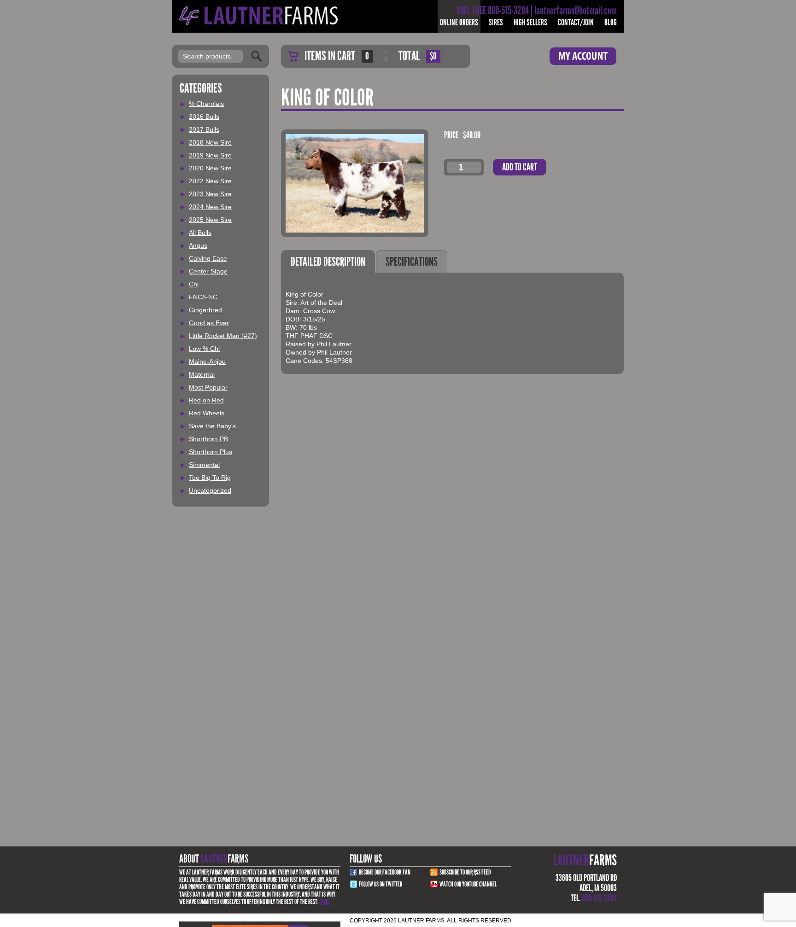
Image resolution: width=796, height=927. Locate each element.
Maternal (202, 374)
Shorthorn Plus (210, 451)
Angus (198, 245)
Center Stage (208, 271)
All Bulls (200, 232)
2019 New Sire (210, 155)
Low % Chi (204, 348)
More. (324, 902)
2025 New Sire (210, 219)
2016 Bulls (204, 116)
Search (256, 56)
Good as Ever (209, 322)
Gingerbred (205, 310)
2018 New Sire (210, 142)
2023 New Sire (210, 194)
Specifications (412, 261)
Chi (194, 284)
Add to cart (519, 167)
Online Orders (459, 22)
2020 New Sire (210, 168)
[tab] (328, 261)
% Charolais (206, 103)
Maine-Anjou (207, 361)
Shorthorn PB (208, 439)
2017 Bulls (204, 129)
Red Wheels (206, 413)
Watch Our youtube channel (468, 884)
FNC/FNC (203, 297)
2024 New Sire (210, 206)
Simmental (204, 464)
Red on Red (206, 400)
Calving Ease (208, 258)
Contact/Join (576, 22)
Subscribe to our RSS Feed (465, 872)
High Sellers (530, 22)
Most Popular (208, 387)
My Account (583, 56)
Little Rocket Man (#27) (223, 335)
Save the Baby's (212, 426)
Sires (496, 22)
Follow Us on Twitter (380, 884)
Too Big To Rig (210, 477)
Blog (610, 22)
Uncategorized (210, 490)
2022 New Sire (210, 181)
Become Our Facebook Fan (384, 872)
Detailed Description (328, 261)
